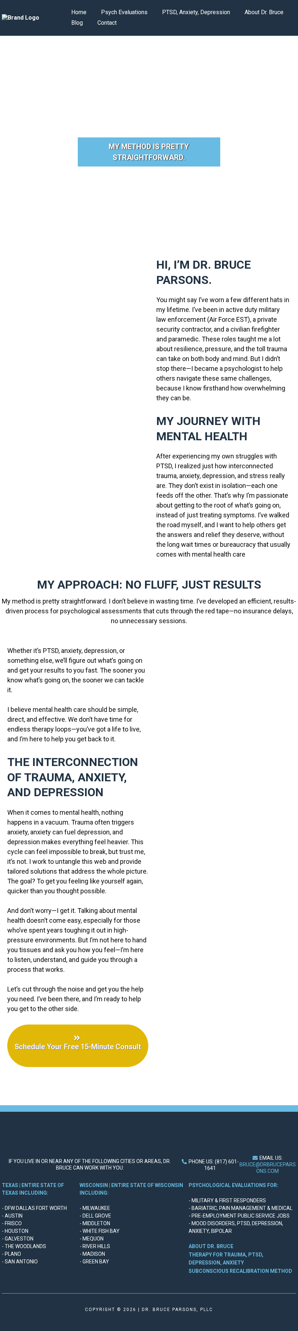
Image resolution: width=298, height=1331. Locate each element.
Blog (77, 22)
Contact (107, 22)
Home (78, 12)
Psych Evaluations (124, 12)
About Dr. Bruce (264, 12)
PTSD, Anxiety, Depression (196, 12)
